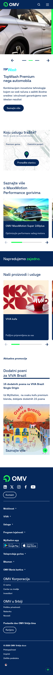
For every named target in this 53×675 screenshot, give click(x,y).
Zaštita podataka (11, 658)
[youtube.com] (33, 487)
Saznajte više (13, 108)
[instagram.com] (19, 487)
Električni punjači (35, 144)
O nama (7, 585)
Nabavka (7, 611)
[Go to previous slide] (12, 60)
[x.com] (12, 487)
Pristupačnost (9, 649)
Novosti (6, 615)
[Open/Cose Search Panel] (38, 4)
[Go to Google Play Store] (11, 545)
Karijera (10, 629)
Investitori (7, 593)
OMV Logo (8, 4)
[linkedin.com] (5, 487)
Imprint (6, 654)
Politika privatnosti (11, 607)
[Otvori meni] (48, 4)
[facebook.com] (25, 487)
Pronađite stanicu (26, 162)
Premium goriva (13, 144)
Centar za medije (11, 589)
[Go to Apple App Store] (29, 545)
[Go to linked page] (45, 450)
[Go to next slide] (48, 60)
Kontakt (10, 494)
